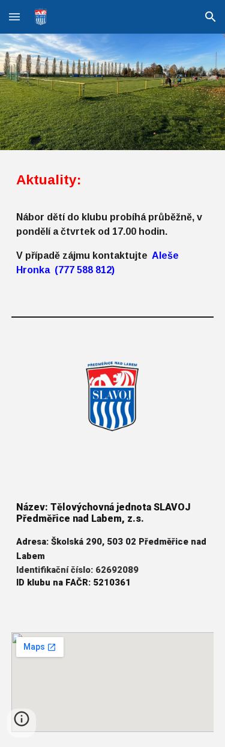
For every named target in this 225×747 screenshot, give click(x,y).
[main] (112, 223)
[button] (14, 16)
